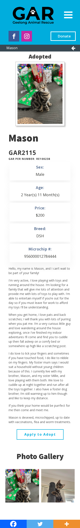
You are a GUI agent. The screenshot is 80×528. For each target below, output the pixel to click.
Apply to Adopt (40, 434)
